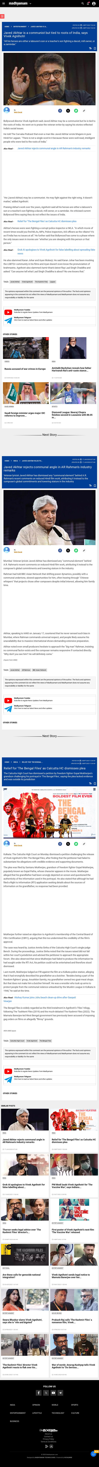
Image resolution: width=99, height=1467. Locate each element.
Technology (58, 1413)
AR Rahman (26, 670)
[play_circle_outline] (26, 348)
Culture (75, 1413)
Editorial (6, 1268)
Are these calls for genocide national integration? (22, 1276)
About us (48, 1434)
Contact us (48, 1436)
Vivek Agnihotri (27, 282)
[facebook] (60, 111)
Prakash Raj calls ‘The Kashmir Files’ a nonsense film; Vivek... (72, 1321)
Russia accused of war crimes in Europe (25, 369)
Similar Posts (8, 1106)
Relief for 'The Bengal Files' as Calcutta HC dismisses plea (47, 221)
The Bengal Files (45, 1041)
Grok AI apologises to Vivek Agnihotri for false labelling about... (24, 1186)
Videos (7, 361)
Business (14, 1421)
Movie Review (57, 1313)
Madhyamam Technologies (45, 1457)
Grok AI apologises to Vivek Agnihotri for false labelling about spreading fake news (56, 251)
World (55, 1405)
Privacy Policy (48, 1439)
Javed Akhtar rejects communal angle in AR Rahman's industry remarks (54, 148)
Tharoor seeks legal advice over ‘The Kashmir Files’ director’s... (22, 1231)
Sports (54, 406)
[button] (3, 3)
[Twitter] (68, 111)
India (53, 361)
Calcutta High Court (17, 1041)
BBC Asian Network (39, 670)
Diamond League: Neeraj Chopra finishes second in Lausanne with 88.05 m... (72, 415)
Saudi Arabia (9, 406)
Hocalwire (68, 1457)
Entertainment (57, 1223)
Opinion (36, 1405)
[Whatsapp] (76, 111)
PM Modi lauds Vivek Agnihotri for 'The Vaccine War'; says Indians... (72, 1186)
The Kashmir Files (41, 282)
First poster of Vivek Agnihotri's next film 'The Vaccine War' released (73, 1231)
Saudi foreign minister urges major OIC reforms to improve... (25, 414)
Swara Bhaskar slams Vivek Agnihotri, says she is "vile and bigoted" (22, 1321)
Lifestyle (37, 1413)
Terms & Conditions (48, 1442)
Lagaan (52, 282)
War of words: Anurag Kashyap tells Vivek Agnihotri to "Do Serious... (73, 1366)
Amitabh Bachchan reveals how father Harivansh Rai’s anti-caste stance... (71, 369)
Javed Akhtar (15, 282)
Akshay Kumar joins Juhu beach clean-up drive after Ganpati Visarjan (39, 999)
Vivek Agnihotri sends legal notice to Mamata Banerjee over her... (71, 1276)
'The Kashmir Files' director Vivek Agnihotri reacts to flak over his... (20, 1366)
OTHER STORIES (10, 334)
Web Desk (18, 112)
